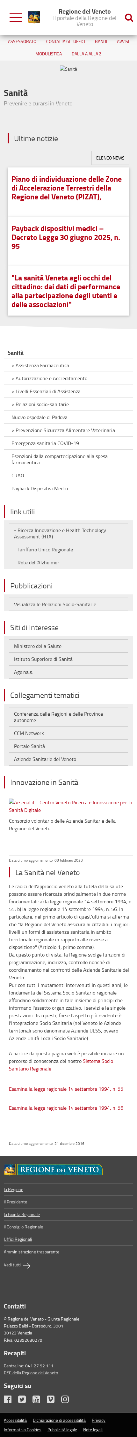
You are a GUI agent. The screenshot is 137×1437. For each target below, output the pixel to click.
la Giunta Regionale (22, 1214)
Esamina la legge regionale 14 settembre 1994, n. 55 (66, 1088)
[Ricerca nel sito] (129, 17)
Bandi (101, 41)
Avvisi (123, 41)
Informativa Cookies (22, 1430)
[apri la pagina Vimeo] (53, 1401)
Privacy (98, 1420)
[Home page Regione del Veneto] (34, 17)
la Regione (13, 1189)
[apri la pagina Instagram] (68, 1401)
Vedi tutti (13, 1265)
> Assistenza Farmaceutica (40, 365)
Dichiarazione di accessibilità (59, 1420)
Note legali (93, 1430)
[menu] (16, 17)
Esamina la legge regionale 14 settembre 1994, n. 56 (66, 1107)
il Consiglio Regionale (23, 1227)
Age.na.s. (23, 671)
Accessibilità (15, 1420)
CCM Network (29, 733)
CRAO (17, 475)
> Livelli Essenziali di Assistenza (46, 391)
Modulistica (48, 54)
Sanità (16, 352)
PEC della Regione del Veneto (31, 1373)
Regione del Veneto (84, 17)
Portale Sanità (29, 746)
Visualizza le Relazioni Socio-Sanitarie (55, 604)
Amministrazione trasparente (31, 1252)
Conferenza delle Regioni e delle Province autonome (58, 717)
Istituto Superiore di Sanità (43, 659)
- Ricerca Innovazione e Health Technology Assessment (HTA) (60, 533)
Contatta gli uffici (65, 41)
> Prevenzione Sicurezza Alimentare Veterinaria (63, 430)
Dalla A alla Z (87, 54)
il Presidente (15, 1202)
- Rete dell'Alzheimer (36, 562)
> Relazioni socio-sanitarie (40, 404)
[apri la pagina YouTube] (39, 1401)
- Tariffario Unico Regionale (43, 549)
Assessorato (22, 41)
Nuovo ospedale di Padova (39, 417)
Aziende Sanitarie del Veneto (45, 759)
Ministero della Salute (37, 646)
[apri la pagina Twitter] (25, 1401)
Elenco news (110, 158)
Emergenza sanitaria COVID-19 (45, 443)
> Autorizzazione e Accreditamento (49, 378)
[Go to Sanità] (68, 1169)
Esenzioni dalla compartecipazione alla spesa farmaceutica (59, 459)
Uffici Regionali (18, 1239)
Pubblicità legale (62, 1430)
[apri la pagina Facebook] (10, 1401)
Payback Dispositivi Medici (39, 488)
